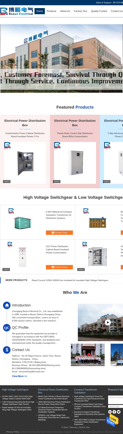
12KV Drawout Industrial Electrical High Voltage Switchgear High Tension (18, 403)
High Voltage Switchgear (15, 389)
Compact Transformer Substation (85, 391)
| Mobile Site (84, 427)
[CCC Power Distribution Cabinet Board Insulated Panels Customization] (23, 257)
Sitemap (73, 427)
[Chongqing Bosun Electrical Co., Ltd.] (17, 11)
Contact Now (61, 232)
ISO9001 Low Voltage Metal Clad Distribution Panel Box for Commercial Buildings (53, 417)
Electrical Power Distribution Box (53, 391)
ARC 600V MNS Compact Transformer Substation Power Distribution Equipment (90, 422)
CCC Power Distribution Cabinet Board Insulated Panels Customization (57, 249)
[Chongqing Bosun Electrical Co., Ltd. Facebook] (114, 412)
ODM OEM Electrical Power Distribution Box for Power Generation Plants (54, 403)
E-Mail (65, 427)
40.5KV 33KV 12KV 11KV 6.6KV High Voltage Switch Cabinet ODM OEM (17, 397)
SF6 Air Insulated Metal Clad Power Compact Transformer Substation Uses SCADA (90, 406)
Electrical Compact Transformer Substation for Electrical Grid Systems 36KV (89, 414)
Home (39, 11)
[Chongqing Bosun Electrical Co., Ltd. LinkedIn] (110, 412)
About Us (65, 11)
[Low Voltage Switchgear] (61, 58)
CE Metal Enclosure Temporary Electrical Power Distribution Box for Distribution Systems (52, 409)
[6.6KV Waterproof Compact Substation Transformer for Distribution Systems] (23, 222)
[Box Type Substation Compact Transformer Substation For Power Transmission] (97, 222)
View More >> (19, 376)
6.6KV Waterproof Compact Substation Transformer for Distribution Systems (59, 215)
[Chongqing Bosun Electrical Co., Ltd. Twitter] (118, 412)
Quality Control (99, 11)
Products (51, 11)
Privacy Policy (12, 432)
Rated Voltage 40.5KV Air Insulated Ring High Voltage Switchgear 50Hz (17, 408)
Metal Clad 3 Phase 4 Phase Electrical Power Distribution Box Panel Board (53, 397)
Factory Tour (80, 11)
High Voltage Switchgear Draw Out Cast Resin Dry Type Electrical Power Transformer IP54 (89, 398)
